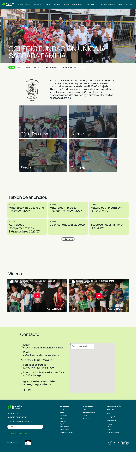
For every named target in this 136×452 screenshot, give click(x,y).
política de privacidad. (26, 421)
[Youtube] (114, 443)
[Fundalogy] (114, 417)
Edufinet (109, 413)
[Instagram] (29, 390)
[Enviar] (39, 427)
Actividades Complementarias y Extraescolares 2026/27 (24, 228)
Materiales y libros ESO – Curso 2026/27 (106, 209)
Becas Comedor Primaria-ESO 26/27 (107, 226)
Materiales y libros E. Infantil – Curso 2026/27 (27, 209)
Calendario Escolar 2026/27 (67, 224)
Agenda (20, 4)
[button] (68, 239)
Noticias (27, 4)
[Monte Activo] (116, 410)
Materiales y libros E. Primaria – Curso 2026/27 (66, 209)
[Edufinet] (113, 413)
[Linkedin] (123, 443)
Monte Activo (110, 410)
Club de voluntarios (112, 420)
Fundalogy (110, 417)
